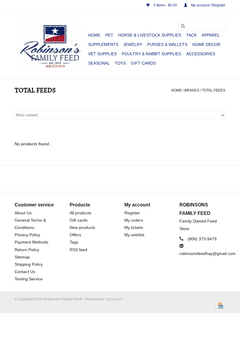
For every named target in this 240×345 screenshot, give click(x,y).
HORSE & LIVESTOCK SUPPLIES (149, 35)
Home (94, 35)
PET (109, 35)
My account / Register (207, 5)
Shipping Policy (29, 264)
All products (80, 213)
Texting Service (29, 279)
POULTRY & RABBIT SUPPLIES (151, 53)
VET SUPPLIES (102, 53)
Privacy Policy (27, 234)
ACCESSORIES (200, 53)
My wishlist (134, 234)
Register (132, 213)
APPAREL (211, 35)
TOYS (120, 63)
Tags (74, 242)
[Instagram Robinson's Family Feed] (125, 178)
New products (82, 227)
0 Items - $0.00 (165, 5)
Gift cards (143, 63)
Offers (75, 234)
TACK (191, 35)
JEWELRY (132, 44)
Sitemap (22, 257)
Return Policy (27, 249)
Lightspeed (114, 299)
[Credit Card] (219, 305)
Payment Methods (31, 242)
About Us (23, 213)
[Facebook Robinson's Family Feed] (114, 178)
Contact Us (25, 271)
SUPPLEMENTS (103, 44)
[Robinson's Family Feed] (50, 45)
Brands (191, 90)
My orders (133, 220)
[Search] (183, 26)
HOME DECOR (206, 44)
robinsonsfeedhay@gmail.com (207, 253)
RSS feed (78, 249)
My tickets (133, 227)
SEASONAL (99, 63)
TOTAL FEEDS (213, 90)
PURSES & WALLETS (167, 44)
